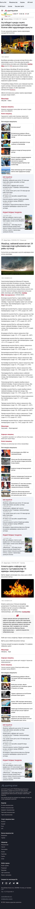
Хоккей (3, 824)
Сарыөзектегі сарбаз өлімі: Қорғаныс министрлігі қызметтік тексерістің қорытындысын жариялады (15, 117)
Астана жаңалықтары (7, 805)
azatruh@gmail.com (6, 896)
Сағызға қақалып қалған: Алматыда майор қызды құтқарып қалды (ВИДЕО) (16, 200)
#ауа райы (4, 428)
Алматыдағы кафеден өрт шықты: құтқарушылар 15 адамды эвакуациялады (16, 186)
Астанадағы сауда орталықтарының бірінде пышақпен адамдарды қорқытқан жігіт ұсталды (16, 206)
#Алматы (4, 652)
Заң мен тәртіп (19, 6)
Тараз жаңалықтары (6, 814)
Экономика (4, 849)
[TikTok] (10, 883)
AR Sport (2, 6)
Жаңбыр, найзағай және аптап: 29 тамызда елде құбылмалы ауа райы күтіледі (16, 181)
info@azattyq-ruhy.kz (6, 899)
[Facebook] (2, 883)
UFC (2, 828)
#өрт (9, 652)
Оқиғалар (24, 19)
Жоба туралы (5, 865)
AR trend (30, 2)
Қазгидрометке (10, 295)
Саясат (3, 847)
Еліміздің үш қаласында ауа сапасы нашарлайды (14, 444)
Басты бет (3, 2)
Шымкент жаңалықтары (7, 810)
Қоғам (10, 6)
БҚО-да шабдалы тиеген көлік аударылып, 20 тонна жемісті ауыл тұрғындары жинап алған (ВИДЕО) (13, 219)
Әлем (2, 858)
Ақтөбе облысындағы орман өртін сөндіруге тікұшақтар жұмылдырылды (16, 661)
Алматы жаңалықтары (7, 807)
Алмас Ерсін (7, 240)
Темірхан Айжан (8, 19)
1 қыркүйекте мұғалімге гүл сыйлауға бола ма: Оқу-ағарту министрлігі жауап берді (17, 437)
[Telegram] (13, 883)
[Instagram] (6, 883)
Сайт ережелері (5, 872)
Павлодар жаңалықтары (8, 812)
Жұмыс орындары (6, 875)
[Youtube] (17, 883)
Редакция (4, 868)
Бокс (2, 826)
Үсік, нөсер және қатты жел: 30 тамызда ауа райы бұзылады (16, 191)
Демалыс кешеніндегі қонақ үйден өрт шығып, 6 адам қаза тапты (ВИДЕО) (16, 110)
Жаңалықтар (13, 2)
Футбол (3, 821)
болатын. (12, 89)
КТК (11, 66)
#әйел (9, 100)
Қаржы (22, 2)
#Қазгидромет (13, 428)
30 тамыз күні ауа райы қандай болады (15, 196)
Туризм (3, 838)
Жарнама (3, 870)
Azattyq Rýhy (26, 612)
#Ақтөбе (3, 100)
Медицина (4, 835)
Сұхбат (3, 856)
